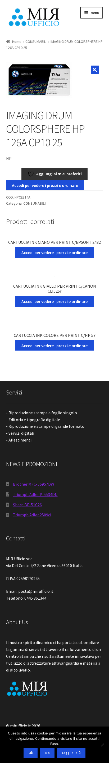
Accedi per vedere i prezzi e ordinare (45, 185)
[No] (102, 744)
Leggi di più (71, 753)
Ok (31, 753)
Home (16, 41)
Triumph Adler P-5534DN (35, 494)
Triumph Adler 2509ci (32, 514)
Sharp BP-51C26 (27, 504)
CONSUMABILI (36, 41)
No (47, 753)
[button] (95, 70)
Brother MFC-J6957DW (33, 484)
